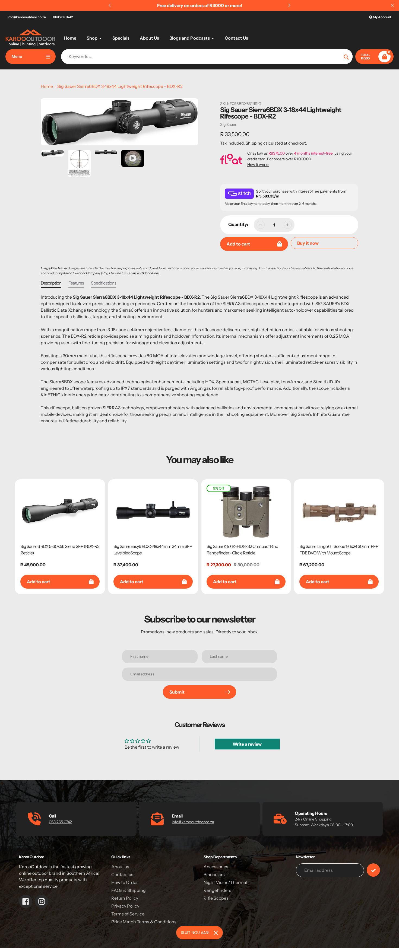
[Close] (216, 933)
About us (120, 866)
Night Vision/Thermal (225, 882)
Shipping (254, 143)
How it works (258, 164)
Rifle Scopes (216, 898)
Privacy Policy (125, 906)
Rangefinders (217, 890)
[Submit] (373, 870)
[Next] (289, 5)
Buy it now (308, 243)
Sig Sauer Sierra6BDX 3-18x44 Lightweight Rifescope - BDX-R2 (120, 86)
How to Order (124, 882)
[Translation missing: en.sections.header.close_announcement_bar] (392, 5)
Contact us (122, 874)
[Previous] (110, 5)
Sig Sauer (228, 124)
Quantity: (238, 224)
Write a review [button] (247, 744)
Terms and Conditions (143, 273)
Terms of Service (127, 914)
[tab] (51, 284)
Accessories (216, 866)
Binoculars (214, 874)
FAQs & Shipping (128, 890)
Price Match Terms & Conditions (143, 921)
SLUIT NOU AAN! (195, 932)
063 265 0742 (63, 17)
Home (47, 86)
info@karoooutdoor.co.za (27, 17)
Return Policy (124, 898)
